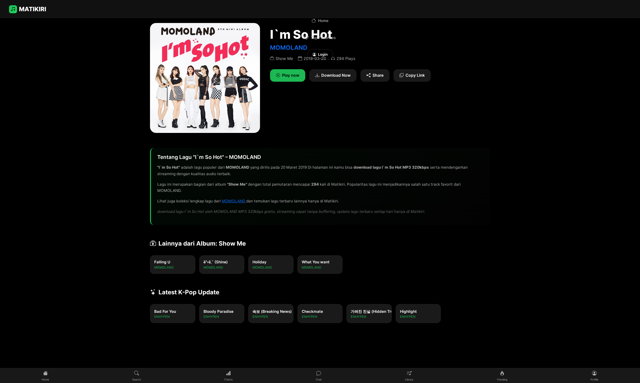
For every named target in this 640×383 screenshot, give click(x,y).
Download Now (335, 75)
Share (378, 75)
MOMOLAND (234, 201)
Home (323, 20)
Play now (290, 75)
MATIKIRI (32, 9)
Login (323, 54)
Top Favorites (323, 37)
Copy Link (415, 75)
